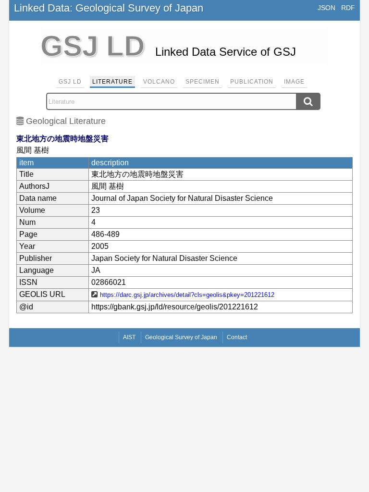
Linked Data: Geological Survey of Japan (108, 8)
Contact (237, 337)
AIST (129, 337)
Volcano (159, 81)
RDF (348, 8)
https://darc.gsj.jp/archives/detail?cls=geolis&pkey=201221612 (187, 294)
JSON (326, 8)
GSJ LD (70, 81)
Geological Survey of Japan (181, 337)
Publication (251, 81)
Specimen (202, 81)
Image (294, 81)
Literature (112, 81)
